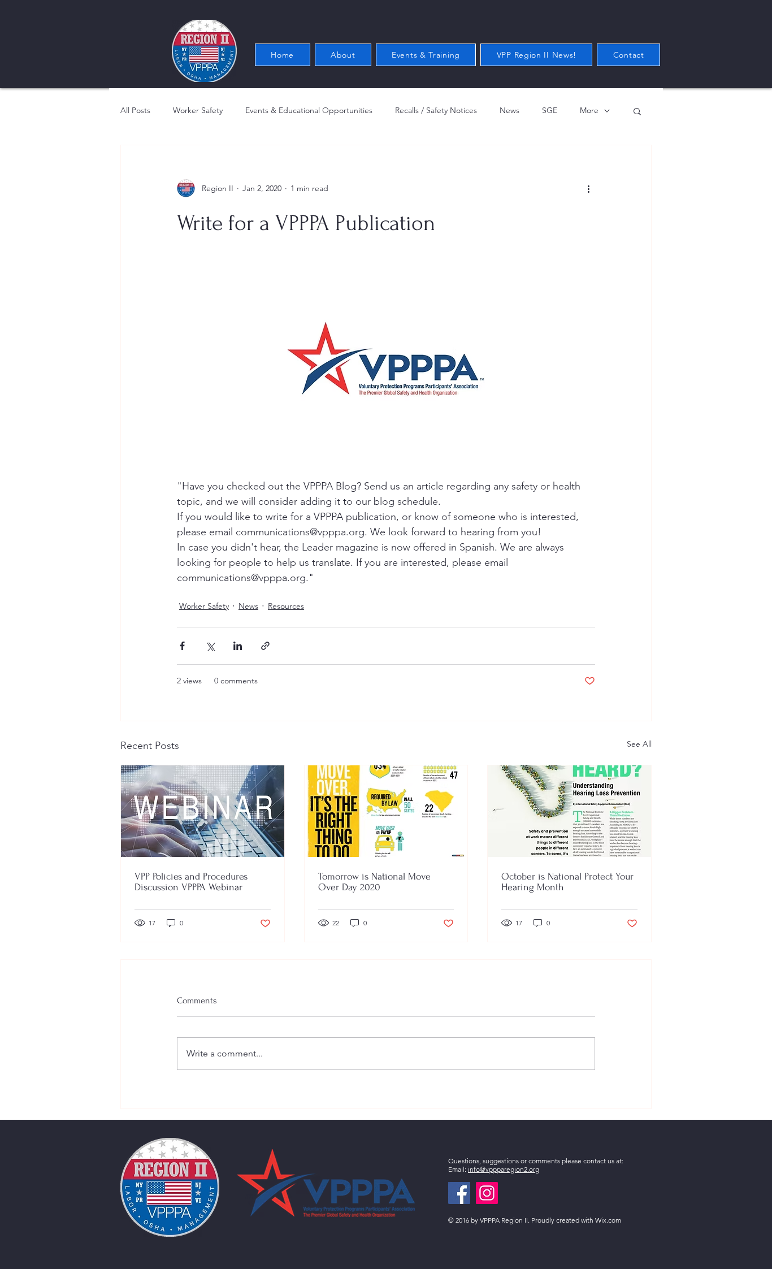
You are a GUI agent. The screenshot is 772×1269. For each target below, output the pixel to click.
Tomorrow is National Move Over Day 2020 (374, 882)
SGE (549, 110)
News (509, 110)
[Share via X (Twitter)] (210, 645)
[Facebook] (459, 1193)
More (589, 110)
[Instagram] (487, 1193)
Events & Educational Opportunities (308, 110)
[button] (637, 110)
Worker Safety (198, 110)
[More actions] (588, 188)
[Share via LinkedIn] (237, 645)
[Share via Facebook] (182, 645)
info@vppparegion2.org (503, 1169)
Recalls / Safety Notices (436, 110)
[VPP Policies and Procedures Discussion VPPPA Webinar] (202, 811)
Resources (286, 606)
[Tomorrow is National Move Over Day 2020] (386, 811)
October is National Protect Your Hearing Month (567, 882)
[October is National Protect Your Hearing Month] (569, 811)
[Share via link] (265, 645)
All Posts (135, 110)
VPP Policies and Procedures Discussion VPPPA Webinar (191, 882)
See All (639, 744)
